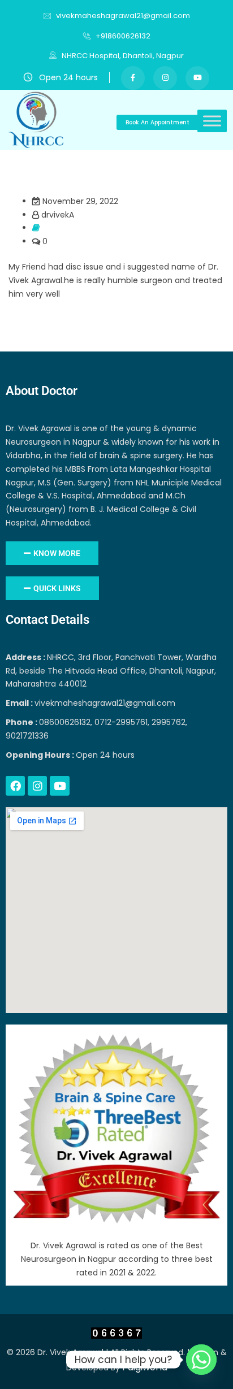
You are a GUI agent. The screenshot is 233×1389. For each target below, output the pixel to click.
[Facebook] (15, 785)
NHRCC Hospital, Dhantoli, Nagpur (122, 55)
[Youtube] (59, 785)
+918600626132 (123, 36)
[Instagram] (37, 785)
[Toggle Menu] (212, 121)
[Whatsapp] (201, 1359)
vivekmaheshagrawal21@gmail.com (123, 15)
